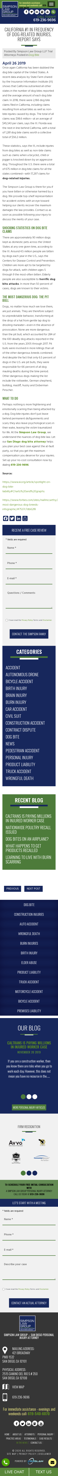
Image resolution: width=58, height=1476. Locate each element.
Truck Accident (18, 771)
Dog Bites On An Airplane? (27, 839)
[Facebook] (26, 11)
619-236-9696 (44, 20)
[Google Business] (42, 11)
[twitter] (31, 11)
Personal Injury (19, 757)
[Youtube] (47, 11)
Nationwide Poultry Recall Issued (28, 829)
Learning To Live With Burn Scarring (28, 859)
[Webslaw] (35, 1461)
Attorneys (29, 1434)
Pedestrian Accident (23, 750)
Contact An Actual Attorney (29, 1303)
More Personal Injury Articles (29, 1107)
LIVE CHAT (14, 1472)
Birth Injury (16, 688)
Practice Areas (13, 1438)
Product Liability (20, 764)
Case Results (45, 1438)
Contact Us (36, 1442)
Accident (13, 667)
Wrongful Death (20, 778)
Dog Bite (34, 55)
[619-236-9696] (6, 1463)
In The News (22, 1442)
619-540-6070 (39, 1413)
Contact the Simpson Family (29, 634)
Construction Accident (25, 723)
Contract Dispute (21, 730)
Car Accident (16, 709)
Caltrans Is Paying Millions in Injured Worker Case (28, 818)
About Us (17, 1434)
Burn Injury (16, 702)
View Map (18, 1386)
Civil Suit (13, 716)
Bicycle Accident (19, 681)
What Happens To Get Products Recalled (23, 848)
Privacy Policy (27, 620)
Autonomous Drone (22, 674)
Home (7, 1434)
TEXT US (44, 1472)
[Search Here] (53, 11)
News (10, 743)
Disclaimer (47, 620)
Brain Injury (16, 695)
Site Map (12, 1453)
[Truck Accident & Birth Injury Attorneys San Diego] (10, 9)
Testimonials (30, 1438)
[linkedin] (36, 11)
